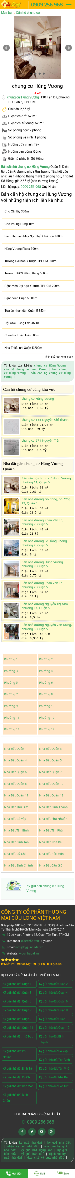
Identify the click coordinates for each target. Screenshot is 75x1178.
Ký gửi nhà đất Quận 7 (17, 1010)
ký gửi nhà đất (59, 1142)
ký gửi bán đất (32, 1153)
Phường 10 (46, 706)
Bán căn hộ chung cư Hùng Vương (25, 167)
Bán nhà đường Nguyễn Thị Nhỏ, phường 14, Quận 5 (45, 606)
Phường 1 (11, 659)
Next (68, 48)
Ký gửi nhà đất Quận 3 (17, 992)
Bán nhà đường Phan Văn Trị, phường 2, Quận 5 (42, 585)
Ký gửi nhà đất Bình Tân (18, 1068)
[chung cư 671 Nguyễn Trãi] (11, 447)
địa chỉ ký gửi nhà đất (45, 1157)
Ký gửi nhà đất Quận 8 (53, 1010)
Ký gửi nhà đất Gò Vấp (53, 1051)
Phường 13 (11, 729)
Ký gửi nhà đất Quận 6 (53, 1001)
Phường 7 (11, 694)
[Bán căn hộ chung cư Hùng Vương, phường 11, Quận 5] (11, 485)
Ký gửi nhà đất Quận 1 (17, 984)
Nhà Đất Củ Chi (15, 854)
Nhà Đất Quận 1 (15, 749)
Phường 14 (46, 729)
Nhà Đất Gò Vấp (15, 819)
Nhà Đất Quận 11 (16, 795)
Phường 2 (46, 659)
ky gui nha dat (30, 1142)
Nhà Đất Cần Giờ (50, 865)
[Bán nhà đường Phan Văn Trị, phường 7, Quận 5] (11, 527)
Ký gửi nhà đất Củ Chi (16, 1077)
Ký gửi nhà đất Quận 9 (17, 1019)
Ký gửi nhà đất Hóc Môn (18, 1086)
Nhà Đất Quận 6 (15, 772)
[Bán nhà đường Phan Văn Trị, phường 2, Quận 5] (11, 590)
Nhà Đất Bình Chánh (18, 865)
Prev (6, 48)
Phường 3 (11, 671)
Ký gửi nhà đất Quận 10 (54, 1019)
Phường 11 (11, 718)
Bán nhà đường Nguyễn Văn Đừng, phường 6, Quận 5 (46, 627)
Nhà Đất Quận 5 (50, 760)
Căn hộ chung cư (28, 13)
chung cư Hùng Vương (23, 97)
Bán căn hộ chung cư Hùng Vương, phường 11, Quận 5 (46, 480)
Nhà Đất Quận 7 (50, 772)
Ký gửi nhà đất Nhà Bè (53, 1077)
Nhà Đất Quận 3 (50, 749)
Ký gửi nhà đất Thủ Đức (18, 1036)
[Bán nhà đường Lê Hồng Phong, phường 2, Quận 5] (11, 548)
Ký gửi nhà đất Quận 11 (18, 1027)
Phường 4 (46, 671)
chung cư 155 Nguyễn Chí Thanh (45, 419)
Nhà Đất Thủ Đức (16, 807)
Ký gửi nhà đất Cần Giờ (53, 1086)
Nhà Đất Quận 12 (51, 795)
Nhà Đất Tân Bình (16, 830)
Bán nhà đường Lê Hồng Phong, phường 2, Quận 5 (44, 543)
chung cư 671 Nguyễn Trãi (40, 440)
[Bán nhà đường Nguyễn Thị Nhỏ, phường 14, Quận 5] (11, 611)
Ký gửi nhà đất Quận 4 (53, 992)
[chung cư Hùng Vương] (11, 405)
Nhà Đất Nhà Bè (50, 842)
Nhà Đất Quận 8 (15, 784)
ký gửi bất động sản (36, 1150)
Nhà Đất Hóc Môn (51, 854)
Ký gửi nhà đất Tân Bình (54, 1059)
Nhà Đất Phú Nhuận (53, 819)
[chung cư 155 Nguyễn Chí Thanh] (11, 426)
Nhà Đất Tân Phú (51, 830)
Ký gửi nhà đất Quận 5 (17, 1001)
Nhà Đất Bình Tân (16, 842)
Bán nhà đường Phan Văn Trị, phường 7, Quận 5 (42, 522)
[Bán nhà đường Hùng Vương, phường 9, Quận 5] (11, 569)
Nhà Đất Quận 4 (15, 760)
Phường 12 (46, 718)
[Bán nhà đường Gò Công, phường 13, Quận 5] (11, 506)
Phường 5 (11, 682)
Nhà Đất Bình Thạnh (53, 807)
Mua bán (7, 13)
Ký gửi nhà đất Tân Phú (54, 1068)
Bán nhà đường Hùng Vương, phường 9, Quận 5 (42, 564)
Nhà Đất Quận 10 (51, 784)
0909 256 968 (47, 5)
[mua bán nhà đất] (12, 3)
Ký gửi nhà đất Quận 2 (53, 984)
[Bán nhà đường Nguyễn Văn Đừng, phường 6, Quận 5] (11, 631)
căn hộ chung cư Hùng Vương (25, 369)
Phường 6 (46, 682)
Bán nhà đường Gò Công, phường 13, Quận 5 (45, 501)
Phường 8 (46, 694)
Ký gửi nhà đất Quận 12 (54, 1027)
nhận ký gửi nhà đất (23, 1146)
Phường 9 (11, 706)
